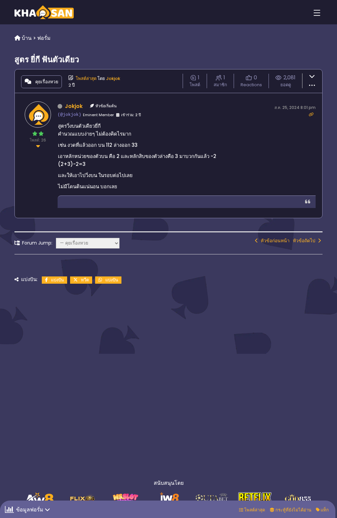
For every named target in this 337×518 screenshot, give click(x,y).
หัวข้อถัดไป (305, 240)
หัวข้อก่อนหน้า (274, 240)
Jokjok (113, 78)
